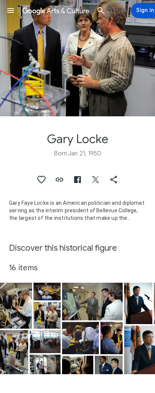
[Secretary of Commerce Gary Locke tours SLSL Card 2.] (47, 315)
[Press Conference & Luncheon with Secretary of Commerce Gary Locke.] (47, 291)
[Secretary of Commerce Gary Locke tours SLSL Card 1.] (16, 306)
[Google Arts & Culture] (55, 10)
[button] (11, 11)
